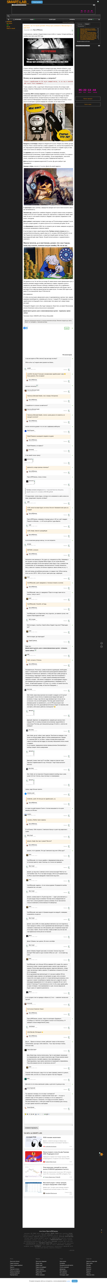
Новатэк (45, 1241)
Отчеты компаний (64, 1267)
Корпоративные (14, 1274)
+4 (72, 405)
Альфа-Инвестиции (50, 1161)
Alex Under (29, 689)
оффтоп (71, 1241)
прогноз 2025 (64, 1243)
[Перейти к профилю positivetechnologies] (44, 1146)
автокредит (42, 1233)
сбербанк (47, 1244)
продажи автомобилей (70, 1243)
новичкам (49, 1241)
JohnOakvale (32, 1026)
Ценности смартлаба (91, 1261)
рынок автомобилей (39, 1244)
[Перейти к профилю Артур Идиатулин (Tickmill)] (44, 1177)
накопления (70, 1239)
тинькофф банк (26, 1246)
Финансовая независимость (59, 1246)
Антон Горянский (31, 1087)
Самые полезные (14, 1263)
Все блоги (9, 23)
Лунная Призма (30, 1107)
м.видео (43, 1239)
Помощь (88, 1273)
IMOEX (34, 1233)
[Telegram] (27, 328)
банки (57, 1233)
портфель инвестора (45, 1243)
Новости (12, 1267)
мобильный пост (56, 1239)
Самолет (43, 1244)
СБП (50, 1244)
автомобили (47, 1233)
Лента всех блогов (14, 1261)
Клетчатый (31, 449)
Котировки (62, 1263)
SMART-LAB (16, 2)
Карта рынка (63, 1261)
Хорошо (75, 1281)
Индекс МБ (36, 1236)
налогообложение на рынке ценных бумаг (32, 1241)
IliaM (28, 654)
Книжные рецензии (14, 1273)
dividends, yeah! (30, 793)
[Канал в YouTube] (57, 1221)
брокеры (60, 1233)
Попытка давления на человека (87, 28)
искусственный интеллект (54, 1236)
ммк (49, 1239)
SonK (28, 577)
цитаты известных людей (39, 1247)
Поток (8, 26)
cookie (68, 1281)
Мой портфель (63, 1271)
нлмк (42, 1241)
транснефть (32, 1246)
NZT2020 (29, 544)
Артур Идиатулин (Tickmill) (52, 1177)
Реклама (88, 1265)
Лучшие (87, 24)
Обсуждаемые (80, 26)
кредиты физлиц (63, 1238)
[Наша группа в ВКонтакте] (51, 1221)
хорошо (67, 328)
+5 (72, 358)
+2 (72, 374)
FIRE (31, 1233)
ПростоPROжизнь (38, 30)
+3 (72, 426)
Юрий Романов (30, 430)
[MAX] (45, 1221)
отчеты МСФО (60, 1241)
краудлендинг (46, 1238)
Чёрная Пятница (46, 1247)
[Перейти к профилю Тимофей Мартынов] (44, 1193)
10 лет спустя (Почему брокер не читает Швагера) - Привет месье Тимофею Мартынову (89, 34)
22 (72, 328)
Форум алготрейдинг (41, 1267)
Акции (32, 19)
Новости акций (11, 28)
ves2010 (29, 368)
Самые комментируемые (16, 1265)
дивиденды (50, 1235)
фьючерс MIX (66, 1246)
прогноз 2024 (59, 1243)
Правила (88, 1271)
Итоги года (61, 1236)
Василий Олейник (65, 1233)
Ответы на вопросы (15, 1271)
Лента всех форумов (41, 1261)
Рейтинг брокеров (87, 98)
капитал (31, 1238)
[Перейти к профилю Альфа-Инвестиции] (44, 1162)
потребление (55, 1243)
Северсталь (54, 1244)
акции (52, 1233)
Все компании (63, 1273)
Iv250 (28, 501)
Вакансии (88, 1269)
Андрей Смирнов (33, 640)
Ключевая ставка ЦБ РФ (39, 1238)
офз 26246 (67, 1241)
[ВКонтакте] (24, 328)
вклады (70, 1233)
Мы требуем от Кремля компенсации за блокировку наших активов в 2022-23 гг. (88, 37)
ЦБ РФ (71, 1246)
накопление (65, 1239)
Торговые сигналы (14, 1269)
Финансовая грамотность (50, 1246)
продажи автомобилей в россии (30, 1244)
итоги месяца (69, 1236)
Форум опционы (40, 1269)
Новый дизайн (37, 2)
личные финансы (27, 1239)
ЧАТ (8, 25)
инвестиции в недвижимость (28, 1236)
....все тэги (71, 1250)
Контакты (88, 1267)
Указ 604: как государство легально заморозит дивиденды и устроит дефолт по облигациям (88, 32)
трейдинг (37, 1246)
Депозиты (44, 1235)
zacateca (29, 814)
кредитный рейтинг (27, 1233)
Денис (30, 935)
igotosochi (29, 459)
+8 (72, 808)
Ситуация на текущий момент (87, 39)
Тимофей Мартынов (51, 1193)
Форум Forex (39, 1273)
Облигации (52, 19)
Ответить (65, 369)
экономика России (52, 1247)
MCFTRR (38, 1233)
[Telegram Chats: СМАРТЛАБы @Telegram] (40, 1221)
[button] (25, 1114)
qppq (28, 1078)
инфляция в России (43, 1236)
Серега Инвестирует (31, 1049)
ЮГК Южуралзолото (58, 1247)
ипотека (48, 1236)
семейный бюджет (60, 1244)
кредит (50, 1238)
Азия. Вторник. (83, 31)
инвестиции (70, 1235)
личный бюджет (34, 1239)
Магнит (46, 1239)
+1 (72, 415)
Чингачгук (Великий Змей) (33, 390)
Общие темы (39, 1263)
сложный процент (68, 1244)
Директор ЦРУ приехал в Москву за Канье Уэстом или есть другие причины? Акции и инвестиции (89, 30)
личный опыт (40, 1239)
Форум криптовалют (41, 1271)
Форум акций (39, 1265)
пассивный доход (30, 1243)
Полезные (79, 24)
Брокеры (72, 19)
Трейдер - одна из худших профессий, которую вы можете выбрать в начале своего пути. (89, 33)
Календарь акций (64, 1274)
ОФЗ (65, 1241)
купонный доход (69, 1238)
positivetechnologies (50, 1146)
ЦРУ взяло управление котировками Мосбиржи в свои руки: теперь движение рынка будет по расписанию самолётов (89, 38)
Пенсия (37, 1243)
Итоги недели (27, 1238)
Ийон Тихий (30, 835)
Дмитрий (31, 710)
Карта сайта (89, 1263)
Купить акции (88, 104)
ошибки (24, 1243)
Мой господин (32, 619)
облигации (54, 1241)
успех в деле (44, 1246)
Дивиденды (63, 1269)
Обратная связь (90, 1274)
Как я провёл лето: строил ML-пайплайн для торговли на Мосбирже (89, 35)
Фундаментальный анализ (66, 1265)
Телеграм (26, 316)
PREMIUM (9, 21)
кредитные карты (56, 1238)
